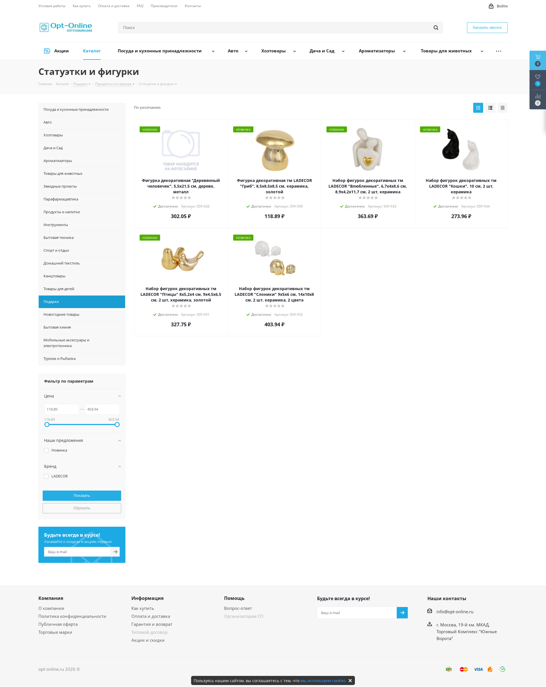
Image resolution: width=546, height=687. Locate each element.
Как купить (142, 608)
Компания (50, 598)
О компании (51, 608)
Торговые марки (55, 632)
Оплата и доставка (150, 616)
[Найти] (436, 27)
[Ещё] (499, 51)
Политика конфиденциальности (72, 616)
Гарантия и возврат (151, 624)
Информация (147, 598)
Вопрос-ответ (238, 608)
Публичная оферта (58, 624)
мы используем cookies (323, 680)
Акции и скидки (148, 640)
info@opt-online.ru (455, 611)
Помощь (234, 598)
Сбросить (81, 507)
